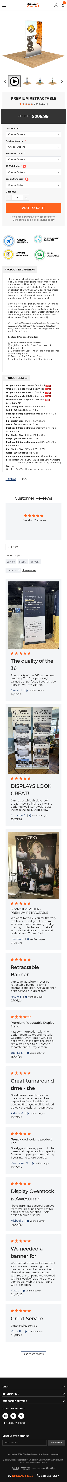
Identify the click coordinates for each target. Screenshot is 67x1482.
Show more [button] (29, 570)
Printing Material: (15, 141)
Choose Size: (13, 128)
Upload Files (23, 1475)
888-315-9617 (50, 1475)
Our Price (24, 116)
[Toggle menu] (4, 5)
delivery (35, 561)
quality (22, 561)
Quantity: (11, 191)
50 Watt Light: (13, 166)
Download (40, 385)
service (11, 561)
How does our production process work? (33, 216)
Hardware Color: (15, 153)
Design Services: (14, 179)
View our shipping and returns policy (33, 219)
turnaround (13, 570)
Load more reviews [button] (33, 1353)
